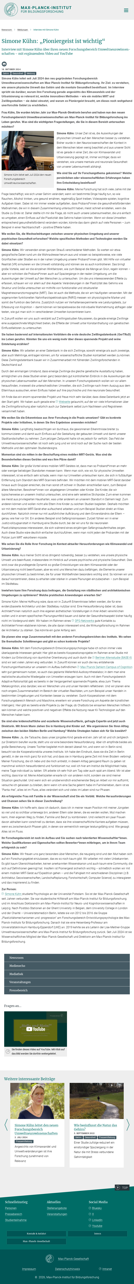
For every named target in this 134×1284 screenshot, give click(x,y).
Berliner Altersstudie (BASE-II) (113, 657)
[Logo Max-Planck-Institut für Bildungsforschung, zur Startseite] (61, 9)
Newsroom (16, 957)
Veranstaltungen (20, 982)
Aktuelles (54, 1202)
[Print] (4, 64)
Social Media (98, 1202)
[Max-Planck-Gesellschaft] (51, 1259)
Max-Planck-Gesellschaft (36, 1241)
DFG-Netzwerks (85, 620)
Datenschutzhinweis (67, 1269)
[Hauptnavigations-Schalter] (126, 10)
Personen (11, 1208)
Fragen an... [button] (12, 1006)
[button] (51, 167)
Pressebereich (18, 990)
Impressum (29, 1269)
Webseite (64, 401)
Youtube (97, 1226)
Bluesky (97, 1208)
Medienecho (17, 966)
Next (128, 1125)
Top (125, 1187)
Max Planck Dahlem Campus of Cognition (106, 667)
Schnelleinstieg (16, 1202)
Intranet (107, 1269)
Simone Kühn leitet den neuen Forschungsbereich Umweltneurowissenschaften (36, 1129)
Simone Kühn (13, 894)
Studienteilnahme (16, 1220)
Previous (6, 1125)
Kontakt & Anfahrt (36, 1233)
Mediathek (16, 974)
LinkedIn (97, 1220)
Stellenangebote (57, 1208)
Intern (97, 1233)
